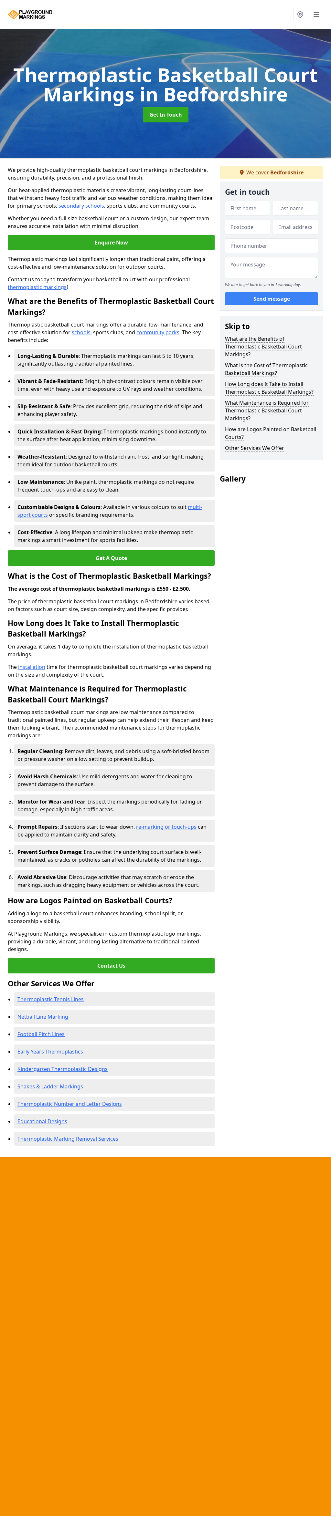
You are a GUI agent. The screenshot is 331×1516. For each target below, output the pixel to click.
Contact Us (111, 965)
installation (31, 666)
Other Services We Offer (254, 448)
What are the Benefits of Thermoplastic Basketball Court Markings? (263, 346)
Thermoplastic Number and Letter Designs (69, 1103)
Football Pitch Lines (41, 1034)
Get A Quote (111, 558)
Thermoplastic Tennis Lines (50, 999)
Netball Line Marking (42, 1016)
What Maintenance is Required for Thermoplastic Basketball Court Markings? (267, 410)
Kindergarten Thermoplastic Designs (62, 1069)
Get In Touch (165, 114)
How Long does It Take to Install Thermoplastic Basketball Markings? (269, 387)
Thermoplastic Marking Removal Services (67, 1138)
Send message (271, 298)
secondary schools (81, 205)
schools (81, 332)
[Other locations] (300, 14)
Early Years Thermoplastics (50, 1051)
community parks (157, 332)
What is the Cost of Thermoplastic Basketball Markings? (266, 369)
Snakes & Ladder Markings (50, 1086)
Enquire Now (111, 242)
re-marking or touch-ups (166, 826)
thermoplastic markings (37, 287)
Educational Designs (42, 1121)
